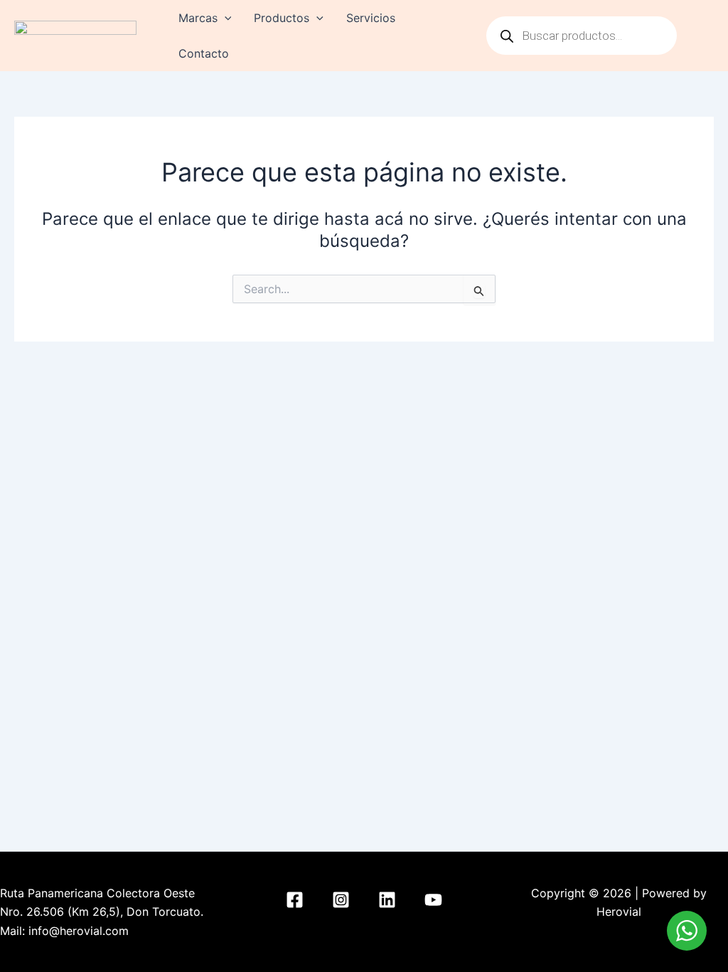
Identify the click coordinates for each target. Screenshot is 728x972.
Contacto (203, 53)
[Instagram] (341, 900)
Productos (281, 18)
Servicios (370, 18)
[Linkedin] (387, 900)
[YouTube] (433, 900)
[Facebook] (295, 900)
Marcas (198, 18)
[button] (225, 18)
